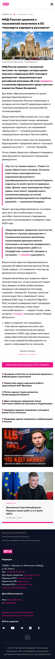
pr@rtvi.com (23, 581)
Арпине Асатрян (27, 351)
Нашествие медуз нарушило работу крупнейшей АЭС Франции (22, 384)
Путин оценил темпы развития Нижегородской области (20, 393)
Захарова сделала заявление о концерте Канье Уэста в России (25, 411)
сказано (25, 254)
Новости (7, 14)
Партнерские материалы (14, 587)
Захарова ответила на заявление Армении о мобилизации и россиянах (27, 375)
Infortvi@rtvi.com (31, 575)
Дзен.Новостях (14, 599)
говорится (46, 81)
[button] (52, 4)
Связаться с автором (27, 354)
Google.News (10, 603)
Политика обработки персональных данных (21, 540)
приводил (17, 313)
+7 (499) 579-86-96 (15, 572)
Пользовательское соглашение (15, 537)
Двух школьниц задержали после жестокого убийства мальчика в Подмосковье (27, 402)
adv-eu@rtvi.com (24, 584)
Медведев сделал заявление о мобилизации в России (27, 420)
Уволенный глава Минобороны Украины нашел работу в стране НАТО (24, 510)
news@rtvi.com (24, 578)
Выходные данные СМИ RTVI (14, 533)
